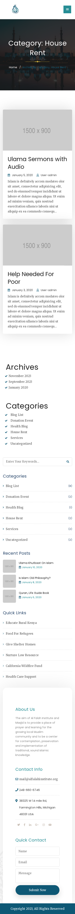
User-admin (49, 175)
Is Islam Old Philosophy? (35, 578)
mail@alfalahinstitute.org (38, 779)
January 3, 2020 (22, 290)
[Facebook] (24, 825)
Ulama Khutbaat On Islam (36, 563)
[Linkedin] (30, 825)
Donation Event (22, 420)
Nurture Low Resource (22, 655)
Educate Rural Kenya (21, 623)
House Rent (19, 432)
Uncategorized (21, 443)
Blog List (17, 415)
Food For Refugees (19, 633)
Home (13, 67)
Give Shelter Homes (21, 644)
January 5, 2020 (22, 175)
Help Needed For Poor (31, 278)
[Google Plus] (37, 825)
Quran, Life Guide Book (34, 593)
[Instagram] (43, 825)
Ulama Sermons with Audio (37, 163)
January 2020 (18, 387)
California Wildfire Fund (24, 666)
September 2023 (20, 382)
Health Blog (19, 426)
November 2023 (20, 376)
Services (17, 438)
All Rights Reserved (49, 909)
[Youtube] (50, 825)
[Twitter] (18, 825)
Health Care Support (21, 676)
